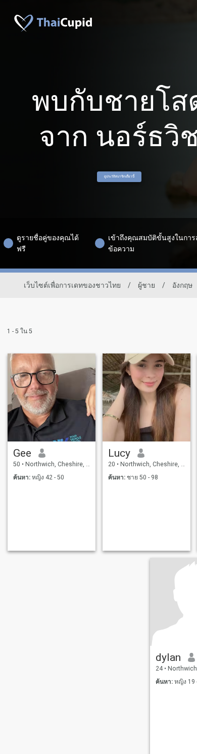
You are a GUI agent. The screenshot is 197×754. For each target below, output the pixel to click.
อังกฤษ (182, 285)
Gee (22, 453)
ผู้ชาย (146, 285)
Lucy (119, 453)
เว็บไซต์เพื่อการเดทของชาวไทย (72, 285)
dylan (168, 657)
